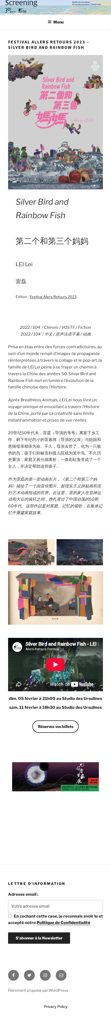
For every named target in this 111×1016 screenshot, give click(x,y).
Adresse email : (23, 894)
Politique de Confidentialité (63, 922)
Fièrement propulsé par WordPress (38, 990)
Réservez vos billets (55, 726)
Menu (58, 22)
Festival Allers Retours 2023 (53, 297)
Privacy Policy (55, 1006)
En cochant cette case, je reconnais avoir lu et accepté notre (55, 919)
